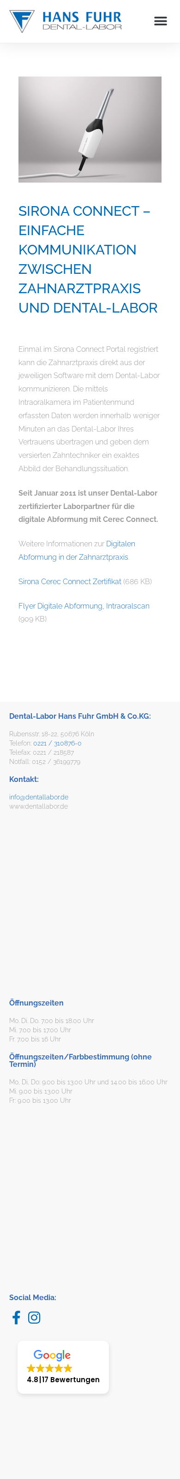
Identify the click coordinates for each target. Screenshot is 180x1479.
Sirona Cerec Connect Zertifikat (69, 581)
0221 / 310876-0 (57, 743)
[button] (160, 21)
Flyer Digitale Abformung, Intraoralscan (84, 606)
